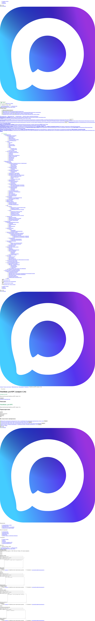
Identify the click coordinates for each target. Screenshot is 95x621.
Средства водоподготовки (14, 139)
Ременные (13, 252)
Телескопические (12, 256)
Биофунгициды (12, 136)
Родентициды (11, 158)
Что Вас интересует (3, 602)
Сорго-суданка (11, 150)
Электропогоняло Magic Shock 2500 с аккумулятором (31, 423)
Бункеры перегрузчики (13, 261)
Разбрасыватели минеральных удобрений (21, 236)
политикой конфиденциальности (38, 569)
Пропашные (13, 230)
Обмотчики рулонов (12, 254)
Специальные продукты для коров (17, 209)
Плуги (10, 227)
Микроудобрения (12, 138)
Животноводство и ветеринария (10, 281)
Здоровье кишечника (13, 202)
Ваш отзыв (2, 567)
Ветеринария (9, 162)
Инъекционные (14, 166)
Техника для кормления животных (13, 262)
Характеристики (7, 399)
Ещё (71, 119)
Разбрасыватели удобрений (16, 235)
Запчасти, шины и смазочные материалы (12, 270)
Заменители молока (12, 217)
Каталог (5, 133)
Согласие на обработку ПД (7, 542)
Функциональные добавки (14, 198)
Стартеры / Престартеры (13, 220)
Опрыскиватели (12, 238)
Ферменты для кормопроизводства (15, 197)
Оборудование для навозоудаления (13, 269)
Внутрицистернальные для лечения (17, 185)
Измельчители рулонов (13, 263)
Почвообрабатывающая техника (13, 222)
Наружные (13, 182)
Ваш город (2, 558)
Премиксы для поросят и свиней (15, 218)
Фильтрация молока (12, 195)
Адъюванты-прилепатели (13, 152)
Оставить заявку (3, 108)
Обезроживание (12, 179)
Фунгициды (11, 160)
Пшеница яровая (12, 145)
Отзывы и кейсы (5, 1)
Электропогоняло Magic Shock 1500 (21, 422)
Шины (8, 278)
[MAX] (47, 100)
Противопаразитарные (13, 186)
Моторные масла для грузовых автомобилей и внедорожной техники (22, 273)
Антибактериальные (12, 167)
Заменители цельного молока (16, 211)
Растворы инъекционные (13, 190)
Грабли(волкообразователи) (14, 249)
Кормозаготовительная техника (12, 246)
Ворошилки (11, 248)
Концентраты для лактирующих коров (18, 207)
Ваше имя (2, 556)
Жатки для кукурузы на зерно (16, 242)
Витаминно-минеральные (13, 170)
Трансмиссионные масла (13, 276)
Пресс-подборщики (12, 250)
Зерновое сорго (14, 148)
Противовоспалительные (13, 180)
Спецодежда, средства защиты (14, 191)
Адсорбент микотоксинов (13, 204)
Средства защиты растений (12, 151)
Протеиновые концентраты (14, 219)
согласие (6, 569)
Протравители (11, 157)
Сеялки (10, 229)
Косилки (10, 247)
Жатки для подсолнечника (16, 243)
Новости (3, 2)
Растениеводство (7, 134)
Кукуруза (10, 142)
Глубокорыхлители (12, 224)
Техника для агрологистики (12, 260)
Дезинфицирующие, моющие (14, 174)
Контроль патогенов (12, 203)
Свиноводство (9, 216)
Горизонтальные (14, 266)
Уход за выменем (12, 193)
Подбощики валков (12, 244)
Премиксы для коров (15, 208)
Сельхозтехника (7, 221)
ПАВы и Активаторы (13, 156)
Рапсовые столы (12, 245)
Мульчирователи (12, 226)
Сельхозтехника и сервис (7, 525)
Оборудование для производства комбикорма (17, 268)
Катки (10, 225)
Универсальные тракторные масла (15, 277)
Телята (10, 210)
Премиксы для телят (15, 213)
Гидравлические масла (13, 272)
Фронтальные (11, 257)
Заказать (30, 422)
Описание (2, 399)
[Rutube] (4, 6)
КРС (7, 205)
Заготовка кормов (10, 199)
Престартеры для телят (15, 214)
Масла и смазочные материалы (12, 271)
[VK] (1, 6)
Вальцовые (13, 251)
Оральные (13, 169)
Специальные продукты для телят (17, 215)
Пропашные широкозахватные (16, 231)
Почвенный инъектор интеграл (17, 234)
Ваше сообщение (3, 618)
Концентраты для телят (15, 212)
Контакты (4, 3)
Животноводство (7, 161)
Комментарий (2, 584)
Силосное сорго (14, 149)
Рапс (10, 146)
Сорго (10, 147)
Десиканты (11, 154)
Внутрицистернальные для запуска (17, 184)
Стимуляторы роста (12, 140)
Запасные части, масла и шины (9, 284)
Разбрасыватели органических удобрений (21, 237)
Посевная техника (10, 228)
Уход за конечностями (13, 194)
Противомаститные (12, 183)
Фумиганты (11, 159)
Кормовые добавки (10, 201)
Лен (9, 143)
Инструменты (13, 165)
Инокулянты (11, 137)
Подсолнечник (11, 144)
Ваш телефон (2, 557)
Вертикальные (13, 265)
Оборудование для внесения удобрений (16, 233)
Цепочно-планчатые (15, 253)
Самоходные (13, 267)
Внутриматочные (14, 164)
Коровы (10, 206)
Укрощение (11, 192)
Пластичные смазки (12, 275)
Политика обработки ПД (7, 543)
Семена (8, 141)
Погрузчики (9, 255)
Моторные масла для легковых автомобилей (17, 274)
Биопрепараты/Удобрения (11, 135)
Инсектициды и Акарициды (14, 155)
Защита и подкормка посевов (12, 232)
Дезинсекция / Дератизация (14, 173)
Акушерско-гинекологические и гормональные (18, 163)
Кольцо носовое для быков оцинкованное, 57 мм (28, 424)
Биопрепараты (9, 196)
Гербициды (11, 153)
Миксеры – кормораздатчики (14, 264)
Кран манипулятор (12, 258)
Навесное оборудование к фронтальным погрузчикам (19, 259)
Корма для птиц (10, 200)
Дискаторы (11, 223)
